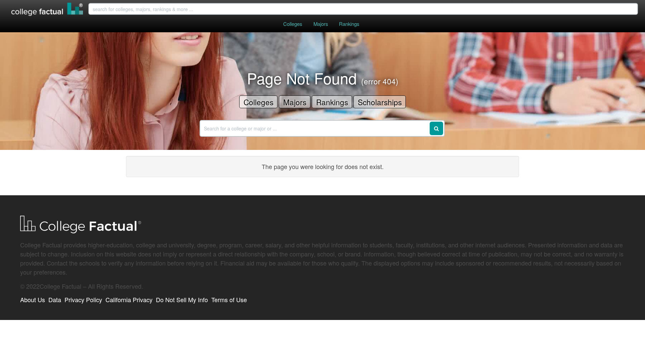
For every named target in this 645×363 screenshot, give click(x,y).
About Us (32, 299)
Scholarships (380, 101)
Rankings (349, 23)
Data (54, 299)
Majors (320, 23)
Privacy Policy (83, 299)
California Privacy (129, 299)
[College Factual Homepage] (47, 10)
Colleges (292, 23)
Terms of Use (229, 299)
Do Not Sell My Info (182, 299)
